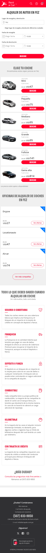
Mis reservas (23, 506)
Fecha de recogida (8, 32)
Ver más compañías (23, 277)
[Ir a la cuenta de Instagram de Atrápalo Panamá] (28, 533)
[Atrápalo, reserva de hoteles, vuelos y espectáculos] (4, 3)
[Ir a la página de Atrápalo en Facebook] (23, 533)
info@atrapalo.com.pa (25, 522)
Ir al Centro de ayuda (23, 509)
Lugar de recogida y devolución (13, 18)
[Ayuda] (36, 3)
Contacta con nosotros (23, 512)
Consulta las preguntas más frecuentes (22, 476)
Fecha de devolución (9, 42)
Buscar (23, 56)
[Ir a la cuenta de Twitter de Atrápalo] (18, 533)
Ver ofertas (37, 223)
